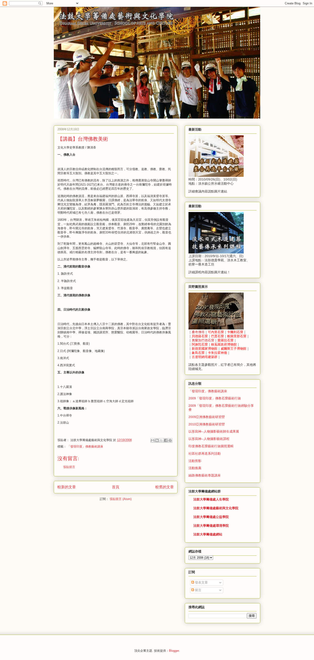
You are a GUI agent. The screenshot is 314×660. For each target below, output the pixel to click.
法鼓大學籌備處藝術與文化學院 (215, 508)
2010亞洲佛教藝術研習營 (206, 424)
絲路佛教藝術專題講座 (204, 475)
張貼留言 (69, 467)
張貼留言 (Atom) (120, 499)
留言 (197, 590)
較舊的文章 (164, 487)
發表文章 (201, 582)
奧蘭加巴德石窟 (203, 340)
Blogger (174, 650)
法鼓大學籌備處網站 (207, 534)
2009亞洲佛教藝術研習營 (206, 417)
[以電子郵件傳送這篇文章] (152, 440)
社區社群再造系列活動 (204, 453)
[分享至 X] (161, 440)
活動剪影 (194, 461)
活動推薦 (194, 468)
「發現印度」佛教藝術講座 (85, 446)
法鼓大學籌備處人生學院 (211, 499)
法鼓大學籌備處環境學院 (211, 525)
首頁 (115, 487)
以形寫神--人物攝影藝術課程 (208, 439)
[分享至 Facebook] (165, 440)
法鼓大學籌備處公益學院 (211, 517)
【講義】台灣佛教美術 (82, 138)
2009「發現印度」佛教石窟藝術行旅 (214, 398)
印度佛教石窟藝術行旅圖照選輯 (211, 446)
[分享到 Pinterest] (170, 440)
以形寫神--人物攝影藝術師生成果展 (213, 431)
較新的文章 (66, 487)
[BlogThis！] (157, 440)
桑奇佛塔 (198, 332)
